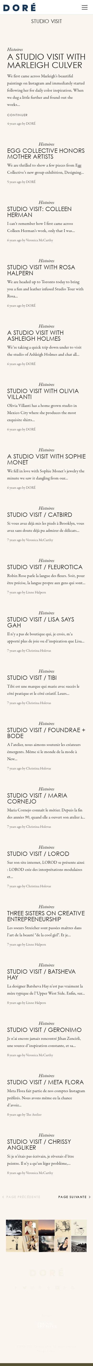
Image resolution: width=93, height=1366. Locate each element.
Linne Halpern (36, 592)
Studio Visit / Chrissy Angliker (39, 1144)
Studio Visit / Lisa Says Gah (40, 622)
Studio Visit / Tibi (32, 677)
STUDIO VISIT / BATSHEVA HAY (41, 974)
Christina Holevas (38, 651)
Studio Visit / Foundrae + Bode (46, 733)
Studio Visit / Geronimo (44, 1029)
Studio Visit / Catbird (39, 514)
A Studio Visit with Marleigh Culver (46, 61)
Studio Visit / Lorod (38, 853)
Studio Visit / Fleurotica (45, 567)
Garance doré (46, 1272)
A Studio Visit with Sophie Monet (46, 459)
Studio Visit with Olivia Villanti (43, 393)
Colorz (51, 1351)
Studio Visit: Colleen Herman (39, 211)
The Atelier (33, 1115)
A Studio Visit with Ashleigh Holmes (35, 335)
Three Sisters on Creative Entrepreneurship (46, 916)
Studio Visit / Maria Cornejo (37, 798)
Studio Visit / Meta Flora (45, 1082)
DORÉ (31, 124)
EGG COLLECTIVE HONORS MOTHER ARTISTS (46, 153)
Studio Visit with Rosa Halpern (41, 270)
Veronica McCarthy (39, 240)
